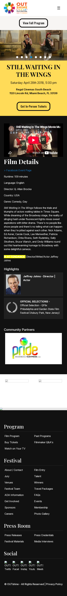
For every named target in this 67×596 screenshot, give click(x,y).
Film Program (12, 436)
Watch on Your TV (15, 448)
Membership (41, 507)
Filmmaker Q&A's (43, 442)
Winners (38, 482)
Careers (9, 513)
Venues (9, 482)
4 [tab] (31, 57)
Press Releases (13, 535)
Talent (37, 476)
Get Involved (12, 501)
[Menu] (58, 8)
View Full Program (33, 23)
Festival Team (12, 488)
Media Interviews (43, 541)
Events (38, 501)
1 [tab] (17, 57)
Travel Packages (43, 488)
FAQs (37, 495)
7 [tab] (45, 57)
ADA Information (14, 495)
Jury (7, 476)
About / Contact (14, 470)
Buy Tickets (11, 442)
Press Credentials (44, 535)
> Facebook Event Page (17, 170)
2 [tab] (22, 57)
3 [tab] (27, 57)
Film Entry (39, 470)
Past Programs (42, 436)
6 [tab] (41, 57)
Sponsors (10, 507)
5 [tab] (36, 57)
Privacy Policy (54, 584)
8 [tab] (50, 57)
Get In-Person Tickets (34, 106)
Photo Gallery (42, 513)
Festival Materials (14, 541)
